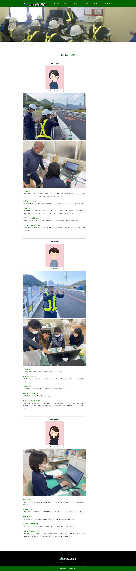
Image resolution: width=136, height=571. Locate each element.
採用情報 (86, 3)
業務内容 (66, 3)
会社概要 (56, 3)
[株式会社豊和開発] (68, 558)
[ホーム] (23, 42)
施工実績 (76, 3)
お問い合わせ (107, 3)
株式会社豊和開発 (71, 568)
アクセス (96, 3)
